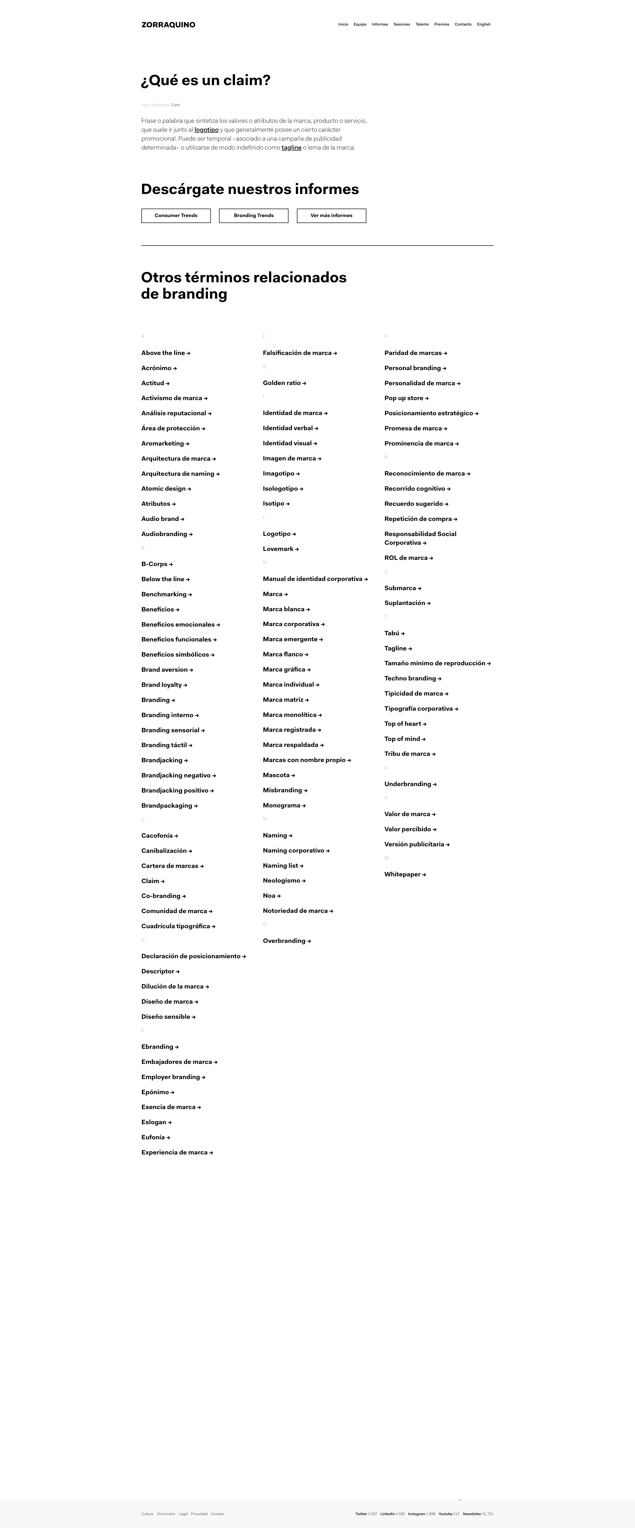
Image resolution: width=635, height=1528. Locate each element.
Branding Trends (254, 216)
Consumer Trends (176, 216)
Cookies (217, 1514)
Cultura (147, 1514)
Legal (183, 1514)
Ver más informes (331, 216)
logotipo (206, 130)
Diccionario (160, 105)
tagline (292, 148)
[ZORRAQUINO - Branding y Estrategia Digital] (168, 25)
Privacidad (199, 1514)
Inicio (145, 105)
